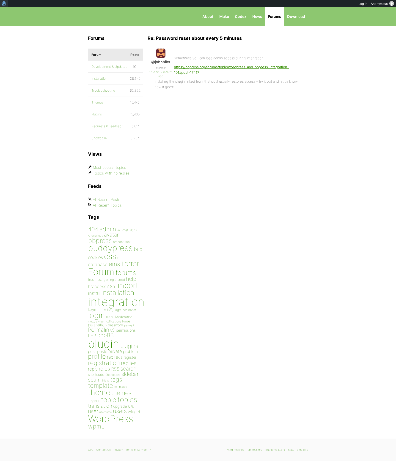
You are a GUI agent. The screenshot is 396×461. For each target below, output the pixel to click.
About (207, 16)
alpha (133, 230)
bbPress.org (112, 16)
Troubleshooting (103, 90)
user (93, 411)
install (94, 293)
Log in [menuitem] (363, 3)
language (114, 310)
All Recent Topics (107, 205)
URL (131, 406)
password (115, 325)
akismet (122, 230)
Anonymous (95, 235)
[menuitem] (4, 3)
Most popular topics (109, 167)
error (131, 263)
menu (110, 317)
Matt (291, 449)
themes (121, 392)
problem (130, 351)
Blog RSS (302, 449)
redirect (114, 357)
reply (93, 369)
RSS (115, 369)
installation (117, 292)
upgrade (120, 406)
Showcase (99, 138)
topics (127, 399)
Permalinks (101, 329)
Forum (101, 271)
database (97, 264)
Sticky (105, 380)
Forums (274, 16)
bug (138, 249)
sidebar (129, 374)
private (115, 351)
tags (116, 379)
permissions (126, 330)
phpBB (105, 335)
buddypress (110, 248)
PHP (92, 335)
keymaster (97, 309)
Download (296, 16)
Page (126, 321)
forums (126, 273)
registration (104, 363)
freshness (95, 279)
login (96, 315)
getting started (114, 279)
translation (100, 406)
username (105, 412)
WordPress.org (235, 449)
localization (129, 310)
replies (128, 363)
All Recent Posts (106, 199)
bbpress (100, 241)
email (116, 263)
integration (116, 302)
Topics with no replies (111, 173)
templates (120, 386)
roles (104, 369)
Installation (99, 78)
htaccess (97, 286)
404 (93, 229)
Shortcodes (112, 374)
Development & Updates (109, 66)
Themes (97, 102)
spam (94, 380)
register (130, 357)
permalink (130, 325)
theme (99, 392)
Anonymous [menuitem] (379, 3)
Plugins (96, 114)
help (131, 279)
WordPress (110, 418)
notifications (113, 321)
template (100, 385)
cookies (95, 257)
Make (224, 16)
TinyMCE (94, 401)
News (257, 16)
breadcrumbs (122, 242)
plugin (103, 344)
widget (134, 411)
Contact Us (103, 449)
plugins (129, 345)
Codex (240, 16)
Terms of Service (136, 449)
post (92, 351)
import (127, 285)
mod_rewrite (96, 321)
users (120, 411)
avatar (111, 235)
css (110, 256)
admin (107, 229)
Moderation (123, 317)
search (128, 369)
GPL (90, 449)
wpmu (96, 426)
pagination (97, 324)
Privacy (118, 449)
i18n (111, 286)
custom (123, 258)
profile (97, 356)
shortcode (96, 374)
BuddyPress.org (275, 449)
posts (102, 351)
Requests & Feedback (107, 126)
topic (108, 400)
